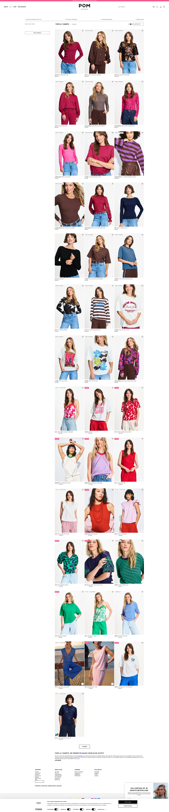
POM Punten (78, 775)
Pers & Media (58, 777)
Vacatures (57, 778)
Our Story (57, 771)
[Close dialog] (166, 784)
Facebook (96, 771)
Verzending (37, 773)
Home (26, 24)
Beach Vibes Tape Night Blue (93, 584)
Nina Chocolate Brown (121, 74)
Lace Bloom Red (119, 482)
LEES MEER (58, 760)
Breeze (88, 431)
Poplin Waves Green (61, 584)
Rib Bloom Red (91, 533)
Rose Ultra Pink (63, 176)
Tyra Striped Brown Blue (123, 278)
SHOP (14, 6)
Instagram (96, 773)
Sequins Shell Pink (91, 686)
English (59, 785)
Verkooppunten (58, 775)
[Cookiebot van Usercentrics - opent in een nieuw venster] (38, 809)
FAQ (36, 779)
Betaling (37, 777)
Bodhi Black (59, 278)
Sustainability (58, 774)
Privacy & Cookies (79, 771)
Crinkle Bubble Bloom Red (122, 431)
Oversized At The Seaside (123, 686)
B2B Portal (57, 779)
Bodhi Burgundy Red (61, 74)
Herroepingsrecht (39, 781)
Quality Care (38, 775)
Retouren (37, 774)
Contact (37, 771)
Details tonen (101, 809)
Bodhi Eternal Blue (120, 227)
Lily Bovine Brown (61, 329)
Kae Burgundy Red (61, 125)
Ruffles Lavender (120, 533)
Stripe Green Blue (121, 584)
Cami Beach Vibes (90, 635)
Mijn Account (38, 778)
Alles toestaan (128, 802)
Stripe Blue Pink (120, 635)
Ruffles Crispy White (62, 533)
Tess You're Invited (121, 329)
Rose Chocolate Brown (65, 227)
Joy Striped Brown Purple (125, 176)
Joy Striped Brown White (93, 329)
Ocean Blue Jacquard (62, 686)
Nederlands (52, 785)
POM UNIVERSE (22, 6)
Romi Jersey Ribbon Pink (124, 125)
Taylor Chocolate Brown (94, 278)
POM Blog (77, 774)
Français (38, 785)
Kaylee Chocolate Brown (93, 74)
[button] (15, 7)
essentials (80, 756)
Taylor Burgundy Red (93, 176)
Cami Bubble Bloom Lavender (64, 431)
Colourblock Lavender (93, 482)
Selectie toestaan (128, 805)
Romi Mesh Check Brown (95, 125)
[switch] (69, 809)
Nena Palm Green (60, 635)
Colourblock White (63, 482)
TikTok (95, 774)
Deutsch (44, 785)
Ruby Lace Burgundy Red (95, 227)
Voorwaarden (78, 773)
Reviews (57, 773)
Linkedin (96, 775)
